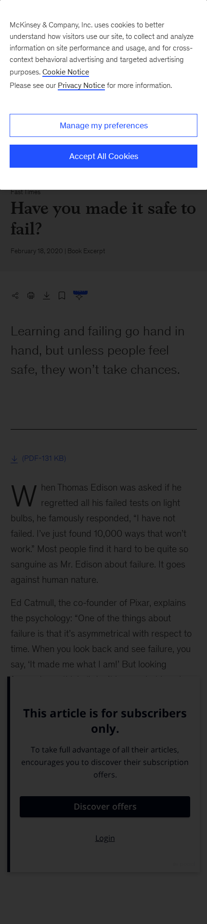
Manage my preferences (104, 125)
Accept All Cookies (103, 156)
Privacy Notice (81, 85)
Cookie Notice (65, 72)
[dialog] (103, 95)
